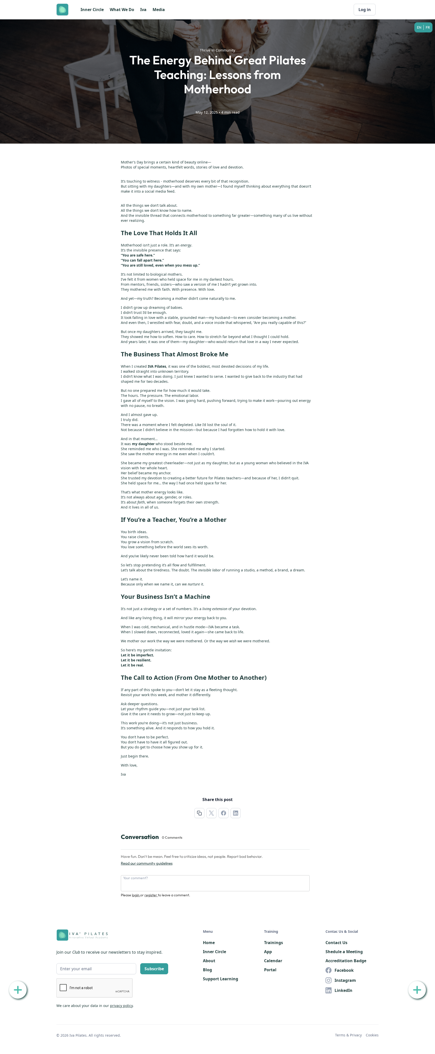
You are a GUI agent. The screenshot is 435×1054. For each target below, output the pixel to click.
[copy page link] (199, 813)
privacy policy (121, 1005)
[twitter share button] (211, 813)
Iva (143, 9)
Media (159, 9)
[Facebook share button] (224, 813)
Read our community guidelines (146, 863)
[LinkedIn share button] (236, 813)
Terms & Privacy (348, 1035)
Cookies (372, 1035)
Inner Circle (92, 9)
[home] (62, 10)
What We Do (122, 9)
